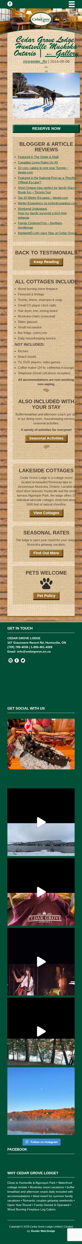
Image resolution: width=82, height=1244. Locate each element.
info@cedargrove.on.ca (34, 651)
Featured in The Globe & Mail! (38, 157)
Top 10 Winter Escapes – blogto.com (43, 197)
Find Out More (46, 553)
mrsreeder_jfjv (35, 61)
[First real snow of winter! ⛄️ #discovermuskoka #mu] (41, 822)
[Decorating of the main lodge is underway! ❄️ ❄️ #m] (41, 752)
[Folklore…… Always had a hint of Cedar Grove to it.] (41, 961)
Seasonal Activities (46, 438)
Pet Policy (46, 596)
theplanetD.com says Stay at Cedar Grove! (47, 233)
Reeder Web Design (43, 1231)
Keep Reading (46, 262)
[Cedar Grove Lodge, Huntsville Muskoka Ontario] (46, 117)
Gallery (62, 54)
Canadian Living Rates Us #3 (38, 162)
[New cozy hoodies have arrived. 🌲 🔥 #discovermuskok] (41, 892)
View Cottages (46, 513)
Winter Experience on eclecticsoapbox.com (47, 203)
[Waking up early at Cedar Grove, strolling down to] (41, 1101)
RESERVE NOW (46, 128)
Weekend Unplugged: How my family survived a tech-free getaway (42, 213)
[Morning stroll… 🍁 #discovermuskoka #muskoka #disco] (41, 1031)
